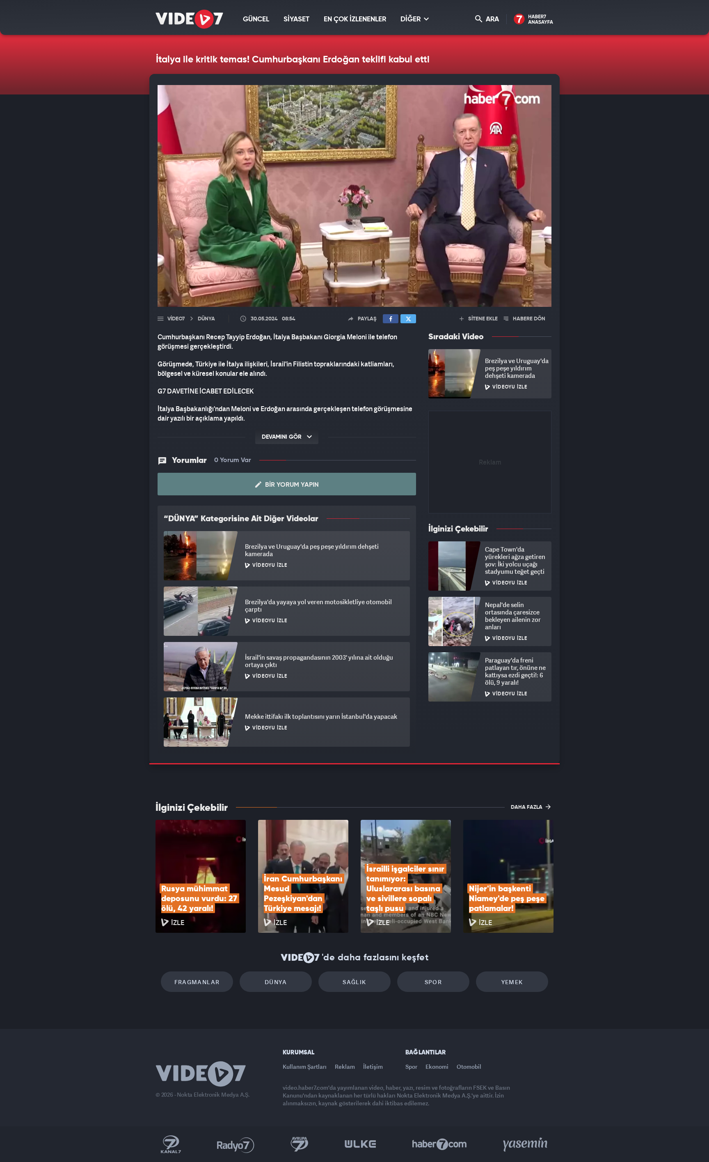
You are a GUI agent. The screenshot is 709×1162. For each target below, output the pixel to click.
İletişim (373, 1066)
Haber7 (439, 1144)
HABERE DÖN (528, 319)
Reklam (345, 1066)
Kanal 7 (170, 1144)
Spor (433, 982)
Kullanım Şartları (305, 1066)
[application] (354, 196)
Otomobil (469, 1066)
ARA (491, 19)
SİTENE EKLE (482, 319)
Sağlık (354, 982)
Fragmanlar (197, 982)
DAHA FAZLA (527, 807)
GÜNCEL (256, 19)
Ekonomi (436, 1066)
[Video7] (189, 19)
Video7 (176, 319)
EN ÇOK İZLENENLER (355, 19)
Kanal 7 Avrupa (299, 1144)
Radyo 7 (235, 1144)
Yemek (512, 982)
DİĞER (411, 19)
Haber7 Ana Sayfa (533, 19)
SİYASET (296, 19)
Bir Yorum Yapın (291, 485)
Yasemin (526, 1144)
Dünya (276, 982)
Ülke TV (360, 1144)
